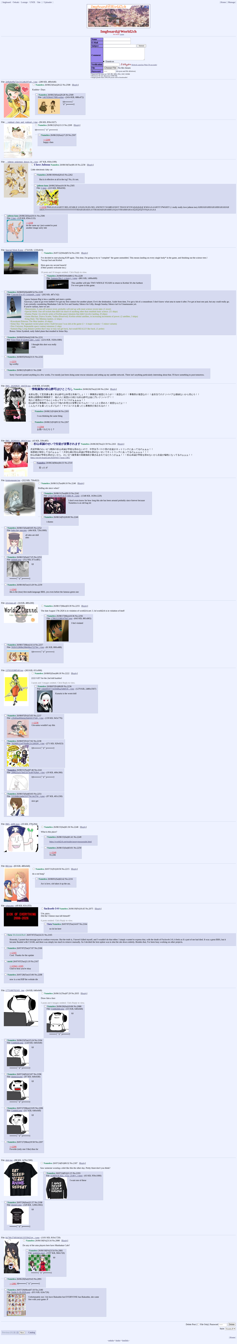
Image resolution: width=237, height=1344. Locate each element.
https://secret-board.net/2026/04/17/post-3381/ (50, 457)
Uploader (48, 2)
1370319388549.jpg (14, 670)
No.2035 (75, 993)
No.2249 (77, 837)
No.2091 (38, 1279)
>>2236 (35, 723)
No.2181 (76, 253)
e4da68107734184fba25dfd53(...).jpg (57, 689)
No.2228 (79, 276)
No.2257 (39, 645)
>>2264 (40, 427)
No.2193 (76, 1173)
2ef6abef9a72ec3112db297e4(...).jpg (21, 82)
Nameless (41, 463)
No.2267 (65, 422)
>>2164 (13, 966)
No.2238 (37, 741)
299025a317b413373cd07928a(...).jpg (28, 772)
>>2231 (13, 361)
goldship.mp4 (39, 1253)
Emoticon (110, 61)
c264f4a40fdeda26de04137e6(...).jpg (27, 718)
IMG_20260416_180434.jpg (18, 441)
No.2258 (81, 165)
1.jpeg (43, 188)
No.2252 (38, 528)
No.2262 (69, 175)
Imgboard (6, 2)
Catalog (31, 1332)
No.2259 (38, 585)
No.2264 (104, 389)
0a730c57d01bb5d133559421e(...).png (22, 1237)
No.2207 (39, 1142)
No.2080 (56, 1240)
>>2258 (42, 207)
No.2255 (76, 606)
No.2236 (67, 686)
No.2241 (38, 770)
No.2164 (83, 924)
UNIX (32, 2)
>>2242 (13, 589)
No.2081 (59, 1250)
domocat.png (16, 1077)
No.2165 (48, 935)
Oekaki (16, 2)
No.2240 (72, 483)
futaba (118, 1340)
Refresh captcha (144, 65)
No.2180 (39, 1290)
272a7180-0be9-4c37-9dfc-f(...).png (63, 496)
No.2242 (75, 493)
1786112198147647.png (61, 618)
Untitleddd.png (57, 1009)
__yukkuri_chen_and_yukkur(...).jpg (21, 122)
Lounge (24, 2)
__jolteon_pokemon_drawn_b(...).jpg (21, 162)
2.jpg (13, 218)
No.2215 (65, 869)
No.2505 (70, 185)
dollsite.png (16, 559)
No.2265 (65, 411)
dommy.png (16, 1205)
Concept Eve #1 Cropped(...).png (25, 294)
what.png (9, 905)
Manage (231, 2)
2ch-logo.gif (10, 603)
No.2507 (72, 135)
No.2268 (37, 370)
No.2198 (38, 1202)
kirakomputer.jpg (12, 480)
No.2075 (89, 908)
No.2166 (38, 948)
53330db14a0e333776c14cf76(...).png (28, 796)
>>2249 (52, 852)
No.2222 (65, 673)
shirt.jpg (8, 1160)
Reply (75, 85)
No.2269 (68, 125)
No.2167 (35, 961)
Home (223, 2)
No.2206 (39, 1108)
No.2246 (74, 517)
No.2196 (37, 1074)
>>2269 (46, 140)
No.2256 (79, 616)
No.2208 (38, 975)
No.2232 (39, 357)
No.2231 (39, 337)
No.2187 (73, 1163)
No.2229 (39, 292)
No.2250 (77, 848)
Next (22, 1333)
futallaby (125, 1340)
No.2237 (37, 715)
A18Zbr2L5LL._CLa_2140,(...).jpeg (66, 1175)
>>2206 (13, 1146)
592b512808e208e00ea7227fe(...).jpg (27, 647)
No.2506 (41, 216)
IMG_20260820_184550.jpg (18, 386)
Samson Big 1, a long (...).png (64, 278)
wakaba (111, 1340)
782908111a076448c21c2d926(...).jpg (27, 743)
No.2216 (69, 879)
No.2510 (68, 463)
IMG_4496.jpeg (12, 824)
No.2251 (38, 794)
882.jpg (8, 866)
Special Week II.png (14, 250)
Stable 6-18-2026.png (20, 1292)
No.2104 (38, 1040)
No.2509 (69, 95)
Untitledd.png (17, 1043)
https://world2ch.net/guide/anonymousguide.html (70, 841)
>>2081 (13, 1283)
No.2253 (38, 557)
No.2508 (66, 85)
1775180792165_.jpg (14, 990)
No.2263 (112, 444)
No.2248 (74, 827)
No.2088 (77, 1006)
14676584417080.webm (53, 97)
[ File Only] (203, 1324)
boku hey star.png (19, 530)
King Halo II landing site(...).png (25, 340)
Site (38, 2)
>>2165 (13, 953)
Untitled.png (16, 1110)
